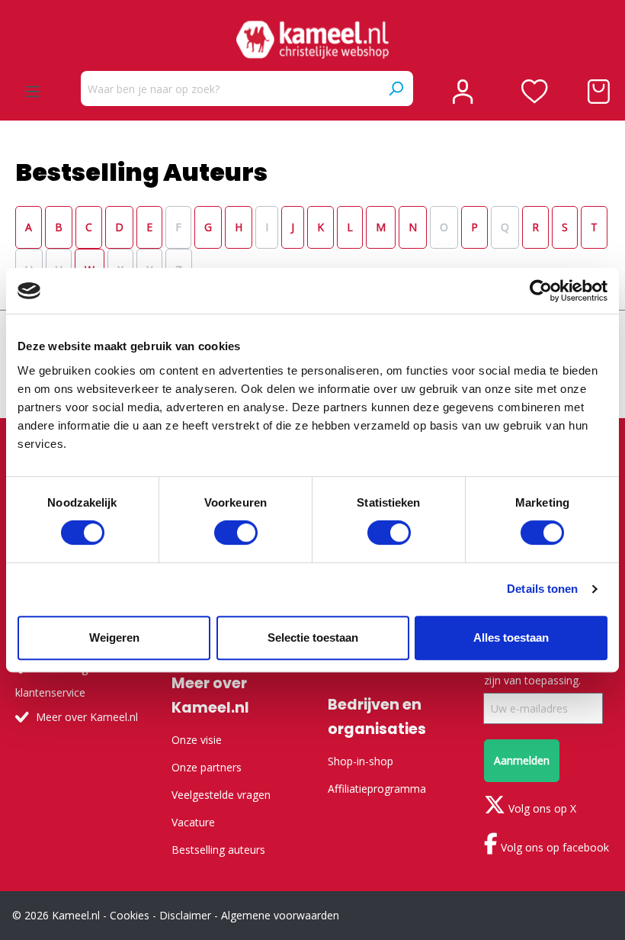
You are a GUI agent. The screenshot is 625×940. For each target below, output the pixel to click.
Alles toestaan (511, 637)
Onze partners (206, 767)
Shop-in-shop (360, 761)
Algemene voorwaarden (280, 915)
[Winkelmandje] (599, 92)
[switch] (236, 532)
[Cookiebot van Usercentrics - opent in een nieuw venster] (540, 290)
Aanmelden (522, 760)
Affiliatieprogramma (377, 788)
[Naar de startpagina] (312, 40)
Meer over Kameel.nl (87, 717)
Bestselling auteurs (218, 849)
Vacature (193, 822)
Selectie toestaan (313, 637)
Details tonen (542, 588)
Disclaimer (185, 915)
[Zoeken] (395, 88)
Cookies (129, 915)
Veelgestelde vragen (221, 794)
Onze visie (196, 739)
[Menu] (32, 91)
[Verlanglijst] (534, 91)
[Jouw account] (463, 91)
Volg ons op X (540, 808)
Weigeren (114, 637)
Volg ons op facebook (553, 847)
